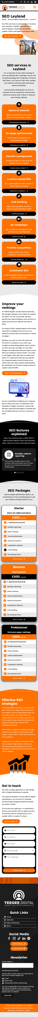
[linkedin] (32, 2)
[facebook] (21, 2)
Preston (31, 1008)
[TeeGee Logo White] (19, 891)
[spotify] (35, 2)
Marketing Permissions (10, 970)
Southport (20, 1010)
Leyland (24, 1008)
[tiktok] (28, 2)
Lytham (27, 1010)
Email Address (8, 962)
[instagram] (24, 2)
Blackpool (11, 1010)
